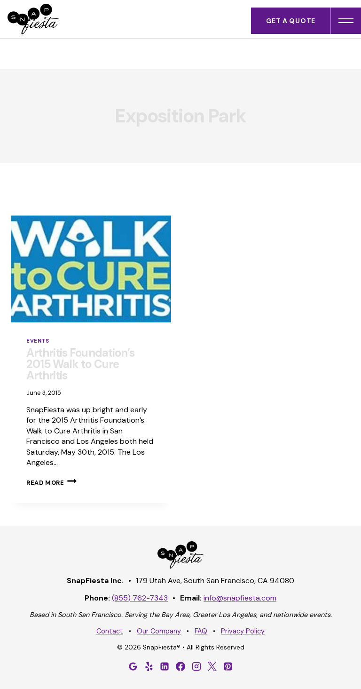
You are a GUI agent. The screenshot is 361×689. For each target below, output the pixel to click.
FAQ (201, 631)
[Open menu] (346, 21)
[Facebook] (180, 666)
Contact (109, 631)
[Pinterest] (227, 666)
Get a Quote (290, 20)
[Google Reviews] (133, 666)
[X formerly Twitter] (212, 666)
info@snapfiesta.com (240, 598)
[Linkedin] (164, 666)
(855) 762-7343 (140, 598)
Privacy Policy (243, 631)
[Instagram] (196, 666)
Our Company (159, 631)
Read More (51, 483)
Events (37, 340)
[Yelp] (149, 666)
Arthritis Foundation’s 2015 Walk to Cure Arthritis (80, 364)
